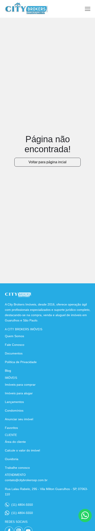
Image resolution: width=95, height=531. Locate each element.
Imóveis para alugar (19, 393)
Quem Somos (14, 336)
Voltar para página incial (47, 162)
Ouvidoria (11, 459)
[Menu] (87, 9)
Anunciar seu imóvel (19, 419)
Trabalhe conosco (17, 467)
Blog (8, 370)
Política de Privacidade (21, 362)
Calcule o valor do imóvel (22, 450)
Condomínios (14, 410)
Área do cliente (15, 441)
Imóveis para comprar (20, 384)
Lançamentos (14, 402)
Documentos (14, 353)
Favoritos (11, 428)
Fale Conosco (14, 344)
